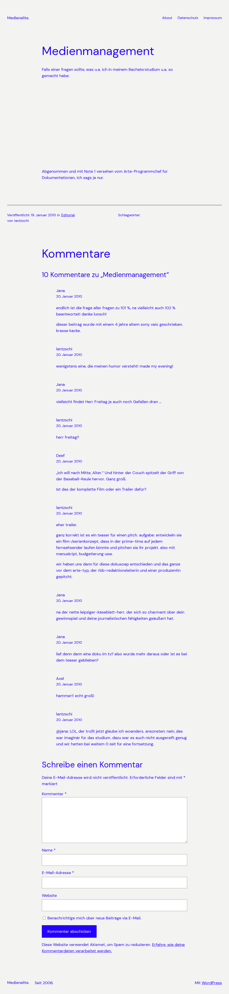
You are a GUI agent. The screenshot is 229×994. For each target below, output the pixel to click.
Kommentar (54, 793)
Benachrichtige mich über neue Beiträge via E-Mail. (94, 918)
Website (49, 895)
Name (49, 850)
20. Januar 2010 (69, 296)
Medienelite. (18, 17)
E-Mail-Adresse (58, 872)
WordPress (212, 982)
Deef (60, 455)
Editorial (68, 215)
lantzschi (64, 349)
